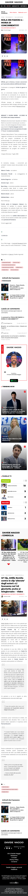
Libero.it (11, 254)
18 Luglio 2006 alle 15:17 (22, 323)
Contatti (14, 857)
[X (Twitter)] (5, 56)
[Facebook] (2, 56)
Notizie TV (24, 6)
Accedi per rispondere (5, 329)
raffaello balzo (19, 267)
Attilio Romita (5, 623)
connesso (11, 311)
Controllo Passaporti (17, 243)
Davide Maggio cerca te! (14, 867)
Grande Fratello (5, 594)
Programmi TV (20, 594)
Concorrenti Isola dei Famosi (8, 264)
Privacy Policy (14, 859)
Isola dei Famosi (5, 27)
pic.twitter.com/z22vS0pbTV (11, 770)
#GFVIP (18, 768)
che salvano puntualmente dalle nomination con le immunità (14, 637)
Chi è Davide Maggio (14, 853)
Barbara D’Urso (21, 106)
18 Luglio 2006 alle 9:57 (22, 333)
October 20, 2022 (8, 774)
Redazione (14, 855)
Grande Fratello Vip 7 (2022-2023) (9, 789)
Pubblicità (14, 869)
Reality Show (5, 269)
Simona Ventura (14, 269)
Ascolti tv (15, 6)
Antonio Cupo (16, 262)
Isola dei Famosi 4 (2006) (7, 267)
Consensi (14, 861)
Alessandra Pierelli (6, 262)
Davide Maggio (7, 323)
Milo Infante (13, 12)
